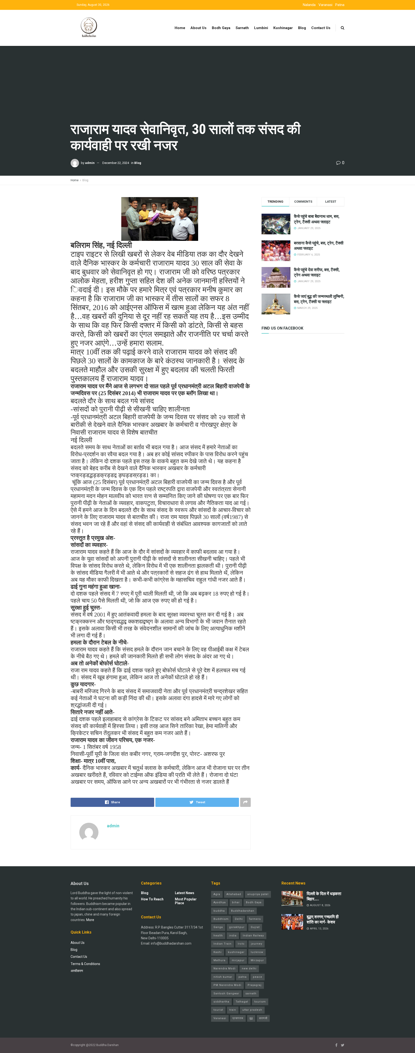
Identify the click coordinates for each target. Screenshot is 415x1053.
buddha (219, 910)
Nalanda (309, 5)
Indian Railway (253, 935)
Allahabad (233, 894)
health (218, 935)
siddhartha (221, 1001)
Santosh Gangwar (226, 993)
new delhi (249, 968)
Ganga (218, 927)
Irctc (241, 943)
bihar (236, 902)
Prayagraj (255, 985)
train (232, 1009)
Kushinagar (283, 28)
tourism (260, 1001)
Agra (217, 894)
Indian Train (223, 943)
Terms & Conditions (85, 964)
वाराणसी (263, 1018)
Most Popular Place (186, 901)
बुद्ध (251, 1018)
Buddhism (221, 919)
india (233, 935)
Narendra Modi (225, 968)
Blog (302, 28)
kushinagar (236, 952)
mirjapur (238, 960)
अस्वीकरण (77, 971)
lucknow (257, 952)
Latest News (184, 893)
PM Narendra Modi (227, 985)
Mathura (220, 960)
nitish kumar (223, 976)
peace (257, 976)
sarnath (250, 993)
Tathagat (242, 1001)
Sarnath (242, 28)
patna (242, 976)
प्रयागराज (237, 1018)
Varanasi (325, 5)
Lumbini (261, 28)
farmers (255, 919)
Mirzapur (257, 960)
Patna (339, 5)
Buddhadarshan (242, 910)
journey (256, 943)
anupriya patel (258, 894)
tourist (218, 1009)
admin (90, 163)
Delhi (239, 919)
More (90, 920)
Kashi (218, 952)
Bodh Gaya (221, 28)
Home (180, 28)
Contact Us (320, 28)
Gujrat (255, 927)
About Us (198, 28)
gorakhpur (236, 927)
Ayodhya (220, 902)
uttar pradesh (252, 1009)
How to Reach (152, 899)
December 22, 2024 (115, 163)
